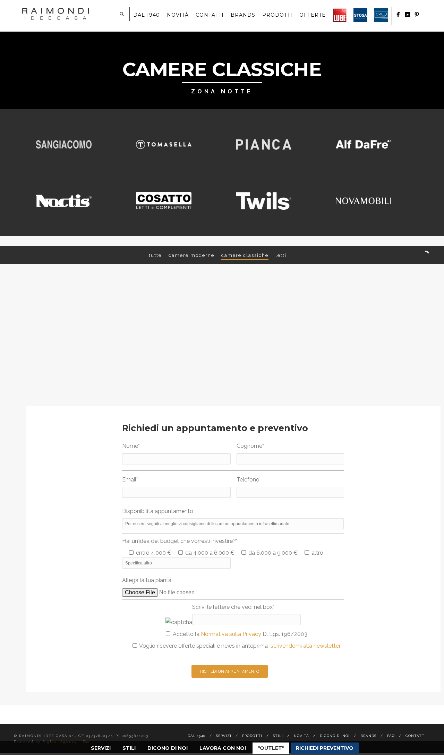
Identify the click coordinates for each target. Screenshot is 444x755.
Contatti (210, 15)
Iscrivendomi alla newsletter (305, 646)
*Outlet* (271, 748)
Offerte (312, 15)
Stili (129, 748)
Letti (281, 255)
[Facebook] (398, 14)
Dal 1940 (146, 15)
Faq (391, 736)
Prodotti (277, 15)
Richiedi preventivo (324, 748)
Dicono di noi (167, 748)
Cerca (122, 14)
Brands (243, 15)
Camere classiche (244, 255)
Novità (178, 15)
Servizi (101, 748)
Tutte (155, 255)
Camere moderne (191, 255)
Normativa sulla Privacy (231, 634)
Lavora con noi (222, 748)
